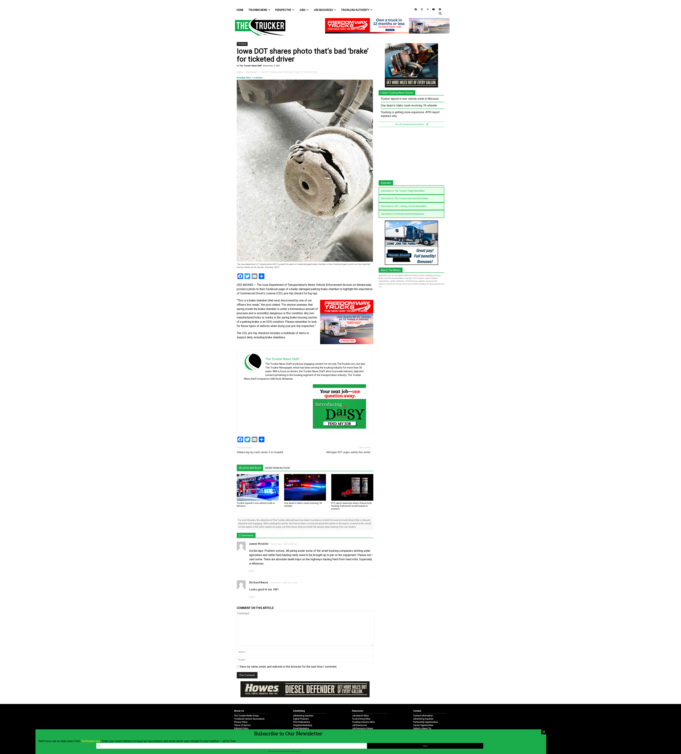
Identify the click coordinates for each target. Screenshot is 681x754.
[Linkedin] (438, 9)
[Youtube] (433, 9)
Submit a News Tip (422, 717)
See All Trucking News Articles (410, 124)
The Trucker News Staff (250, 66)
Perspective (283, 10)
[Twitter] (426, 9)
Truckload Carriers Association (249, 707)
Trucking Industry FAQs (363, 710)
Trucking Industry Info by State (367, 723)
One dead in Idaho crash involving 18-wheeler (409, 105)
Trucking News (257, 10)
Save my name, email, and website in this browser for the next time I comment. (288, 666)
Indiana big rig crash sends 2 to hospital (260, 452)
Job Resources (323, 10)
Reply (251, 571)
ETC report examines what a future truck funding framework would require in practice (351, 506)
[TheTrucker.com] (258, 26)
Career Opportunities (423, 713)
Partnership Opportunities (425, 710)
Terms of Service (242, 713)
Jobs (302, 10)
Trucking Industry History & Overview (370, 720)
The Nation (242, 44)
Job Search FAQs (360, 704)
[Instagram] (420, 9)
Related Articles (250, 468)
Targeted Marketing (302, 713)
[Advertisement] (411, 155)
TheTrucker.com (90, 741)
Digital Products (301, 707)
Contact (417, 699)
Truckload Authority (355, 10)
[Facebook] (414, 9)
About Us (239, 699)
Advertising (299, 699)
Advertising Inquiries (303, 704)
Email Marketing (301, 717)
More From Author (277, 468)
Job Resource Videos (362, 717)
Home (240, 10)
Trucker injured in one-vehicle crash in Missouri (410, 98)
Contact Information (423, 704)
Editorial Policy (241, 717)
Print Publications (301, 710)
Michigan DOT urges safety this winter (348, 452)
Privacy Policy (241, 710)
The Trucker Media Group (246, 704)
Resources (357, 699)
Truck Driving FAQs (361, 707)
